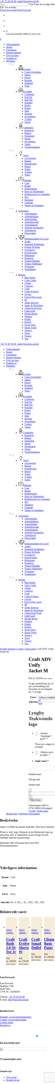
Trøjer (27, 480)
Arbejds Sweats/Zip (34, 532)
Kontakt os (11, 363)
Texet (27, 638)
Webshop (10, 366)
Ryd (40, 703)
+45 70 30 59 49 (17, 997)
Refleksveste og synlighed (37, 499)
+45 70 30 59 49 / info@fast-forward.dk (19, 1)
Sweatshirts (29, 421)
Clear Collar (30, 585)
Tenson (27, 641)
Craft (26, 593)
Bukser (27, 438)
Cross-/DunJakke (32, 377)
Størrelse (33, 702)
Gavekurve (29, 554)
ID (25, 604)
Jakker (27, 380)
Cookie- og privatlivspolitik (13, 1019)
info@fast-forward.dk (18, 999)
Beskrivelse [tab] (11, 813)
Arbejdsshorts (31, 529)
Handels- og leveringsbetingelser (15, 1017)
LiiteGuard (29, 616)
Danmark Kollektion (34, 549)
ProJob (27, 627)
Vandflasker (30, 574)
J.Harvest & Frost (32, 613)
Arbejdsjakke (30, 524)
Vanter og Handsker (34, 510)
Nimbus (28, 621)
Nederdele (29, 441)
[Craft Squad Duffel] (36, 923)
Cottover (28, 591)
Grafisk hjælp (6, 1022)
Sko (26, 502)
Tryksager (29, 571)
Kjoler (27, 410)
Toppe (27, 427)
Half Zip (28, 405)
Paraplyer (29, 563)
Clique (27, 588)
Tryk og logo (12, 360)
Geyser (27, 599)
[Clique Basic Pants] (49, 923)
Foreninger (11, 355)
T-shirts (28, 424)
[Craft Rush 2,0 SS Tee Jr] (11, 923)
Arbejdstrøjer (30, 518)
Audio (27, 546)
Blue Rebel (29, 582)
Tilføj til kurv (35, 800)
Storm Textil (30, 632)
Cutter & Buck (31, 596)
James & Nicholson (33, 610)
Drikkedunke (30, 493)
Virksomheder (13, 349)
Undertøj (28, 507)
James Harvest (31, 607)
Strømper (28, 505)
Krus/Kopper (30, 557)
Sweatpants (29, 446)
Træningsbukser (32, 452)
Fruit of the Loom (33, 602)
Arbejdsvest (30, 535)
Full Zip (28, 402)
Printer (27, 624)
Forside (3, 649)
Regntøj (28, 385)
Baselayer (29, 435)
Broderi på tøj (12, 1080)
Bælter (27, 491)
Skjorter (28, 418)
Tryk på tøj (11, 1077)
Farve (33, 697)
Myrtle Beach (31, 618)
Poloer (27, 413)
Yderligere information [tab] (29, 813)
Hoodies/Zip (30, 468)
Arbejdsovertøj (31, 527)
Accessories (30, 463)
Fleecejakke (30, 538)
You (26, 643)
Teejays (28, 635)
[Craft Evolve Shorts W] (24, 923)
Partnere (12, 649)
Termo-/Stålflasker (33, 568)
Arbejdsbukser (31, 521)
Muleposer (29, 560)
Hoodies (28, 407)
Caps (26, 488)
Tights (27, 449)
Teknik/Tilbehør (32, 566)
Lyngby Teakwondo (26, 649)
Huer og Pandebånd (34, 496)
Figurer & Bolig (32, 552)
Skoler (9, 352)
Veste (27, 391)
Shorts (27, 443)
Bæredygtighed (13, 357)
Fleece (27, 382)
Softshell (28, 388)
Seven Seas (29, 629)
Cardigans (29, 399)
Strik (26, 416)
